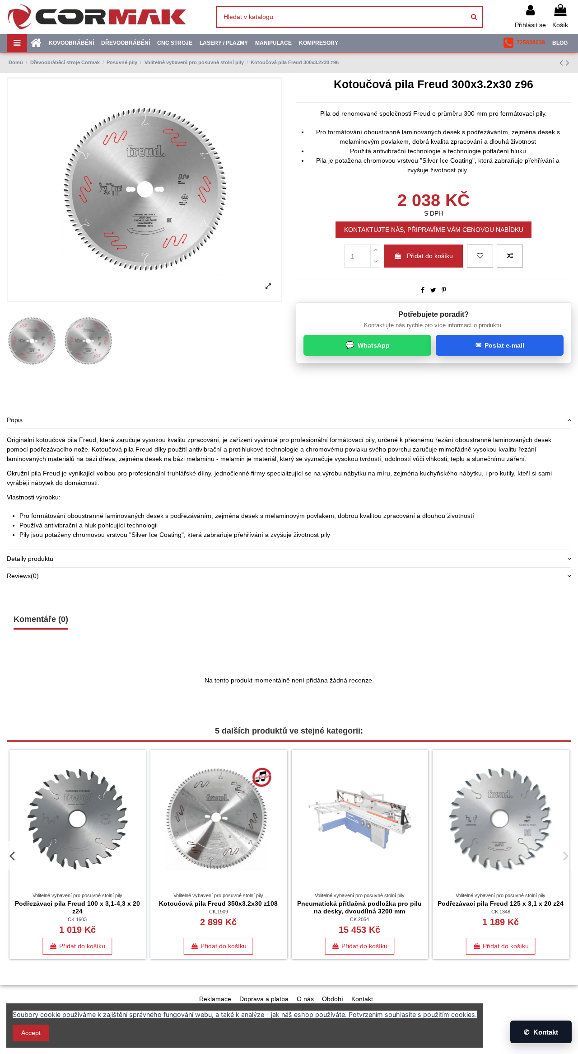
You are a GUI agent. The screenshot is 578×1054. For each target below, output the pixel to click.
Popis (15, 419)
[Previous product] (562, 62)
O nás (305, 998)
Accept (31, 1032)
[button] (524, 43)
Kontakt (362, 998)
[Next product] (567, 62)
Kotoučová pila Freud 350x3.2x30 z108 (218, 903)
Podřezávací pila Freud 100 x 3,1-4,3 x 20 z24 (77, 907)
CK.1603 (77, 919)
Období (332, 998)
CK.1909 (218, 911)
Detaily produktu (30, 558)
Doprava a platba (264, 998)
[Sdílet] (422, 290)
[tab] (289, 420)
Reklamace (215, 998)
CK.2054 (359, 919)
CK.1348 (500, 911)
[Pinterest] (444, 290)
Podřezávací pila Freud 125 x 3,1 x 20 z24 (501, 903)
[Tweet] (433, 290)
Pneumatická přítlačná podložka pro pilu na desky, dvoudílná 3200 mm (359, 907)
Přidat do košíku (430, 255)
